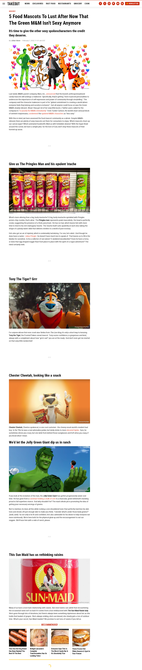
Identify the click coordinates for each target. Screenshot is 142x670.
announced (50, 94)
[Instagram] (109, 3)
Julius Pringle (30, 236)
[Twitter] (104, 3)
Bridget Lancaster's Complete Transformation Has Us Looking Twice (38, 652)
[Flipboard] (113, 3)
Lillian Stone (15, 41)
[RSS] (122, 3)
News (27, 3)
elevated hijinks (73, 430)
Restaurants (64, 3)
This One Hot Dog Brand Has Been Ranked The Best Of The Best (18, 651)
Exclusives (38, 3)
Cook (87, 3)
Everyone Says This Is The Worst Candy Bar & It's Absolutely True (59, 651)
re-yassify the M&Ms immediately (33, 111)
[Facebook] (100, 3)
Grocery (78, 3)
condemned (33, 113)
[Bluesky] (117, 3)
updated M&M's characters (52, 113)
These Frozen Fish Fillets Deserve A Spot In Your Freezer (81, 651)
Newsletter (133, 3)
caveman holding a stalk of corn (43, 499)
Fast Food (50, 3)
